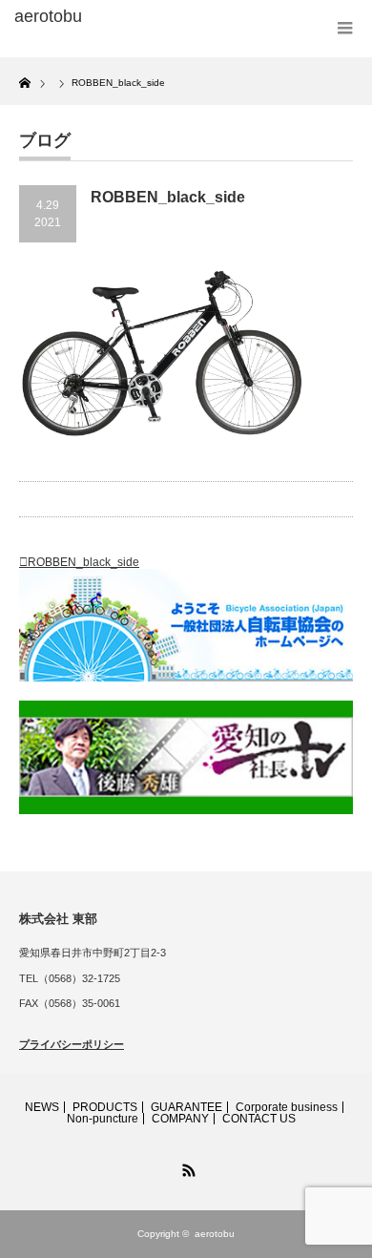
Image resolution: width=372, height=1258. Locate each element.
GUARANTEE (186, 1107)
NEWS (42, 1107)
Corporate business (287, 1107)
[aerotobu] (88, 17)
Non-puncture (102, 1118)
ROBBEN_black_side (83, 562)
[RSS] (186, 1167)
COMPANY (180, 1118)
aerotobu (215, 1233)
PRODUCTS (104, 1107)
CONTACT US (259, 1118)
